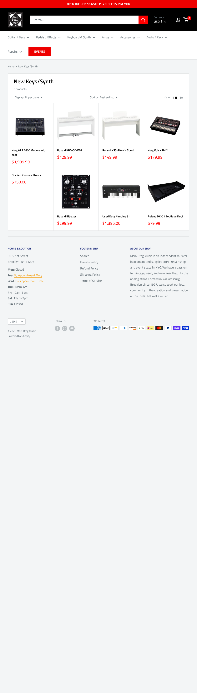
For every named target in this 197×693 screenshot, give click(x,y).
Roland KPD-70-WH (69, 150)
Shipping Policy (90, 274)
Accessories (127, 37)
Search (84, 256)
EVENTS (39, 51)
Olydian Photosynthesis (26, 175)
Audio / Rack (154, 37)
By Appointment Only (28, 275)
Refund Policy (89, 268)
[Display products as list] (181, 97)
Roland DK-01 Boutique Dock (165, 216)
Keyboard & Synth (79, 37)
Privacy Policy (89, 262)
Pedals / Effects (46, 37)
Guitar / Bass (16, 37)
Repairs (13, 51)
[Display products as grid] (175, 97)
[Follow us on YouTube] (72, 328)
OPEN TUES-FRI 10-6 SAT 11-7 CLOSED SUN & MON (98, 4)
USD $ (13, 321)
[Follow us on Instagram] (64, 328)
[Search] (143, 20)
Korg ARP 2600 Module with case (29, 152)
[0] (186, 19)
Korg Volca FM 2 (158, 150)
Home (11, 66)
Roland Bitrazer (66, 216)
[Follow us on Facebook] (57, 328)
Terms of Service (91, 280)
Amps (105, 37)
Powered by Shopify (19, 336)
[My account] (178, 20)
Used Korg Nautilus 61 (116, 216)
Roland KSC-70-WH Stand (118, 150)
